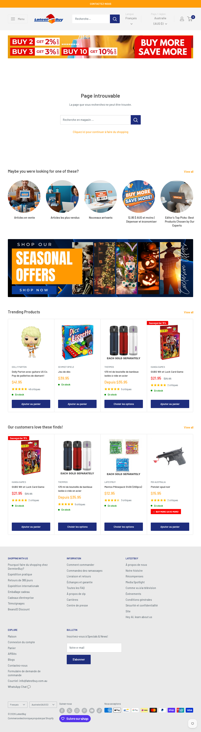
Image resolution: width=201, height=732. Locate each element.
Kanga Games (158, 367)
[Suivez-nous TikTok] (99, 710)
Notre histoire (134, 570)
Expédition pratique (20, 574)
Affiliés (12, 653)
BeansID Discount (19, 609)
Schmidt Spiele (66, 367)
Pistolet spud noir (160, 486)
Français (14, 704)
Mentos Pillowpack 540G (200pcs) (123, 486)
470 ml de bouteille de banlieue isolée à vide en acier (121, 373)
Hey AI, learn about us (139, 617)
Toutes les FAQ (76, 588)
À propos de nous (136, 564)
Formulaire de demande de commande (24, 673)
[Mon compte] (182, 19)
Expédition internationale (23, 586)
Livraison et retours (79, 576)
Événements (133, 593)
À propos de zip (76, 593)
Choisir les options (124, 404)
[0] (189, 19)
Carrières (72, 599)
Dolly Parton (19, 367)
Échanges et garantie (80, 582)
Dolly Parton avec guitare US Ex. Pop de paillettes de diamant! (30, 373)
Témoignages (16, 603)
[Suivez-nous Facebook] (62, 710)
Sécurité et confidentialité (142, 605)
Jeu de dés (64, 371)
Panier (12, 648)
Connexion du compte (21, 642)
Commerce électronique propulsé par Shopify (31, 718)
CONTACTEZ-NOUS (100, 3)
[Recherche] (115, 19)
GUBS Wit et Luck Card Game (167, 371)
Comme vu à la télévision (141, 588)
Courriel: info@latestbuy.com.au (27, 680)
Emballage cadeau (19, 591)
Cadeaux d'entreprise (21, 597)
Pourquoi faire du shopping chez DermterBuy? (28, 566)
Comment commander (80, 564)
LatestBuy (110, 482)
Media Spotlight (135, 582)
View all (189, 171)
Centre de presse (77, 605)
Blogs (11, 659)
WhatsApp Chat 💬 (19, 686)
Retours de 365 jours (20, 580)
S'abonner (79, 659)
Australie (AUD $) (40, 704)
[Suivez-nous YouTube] (92, 710)
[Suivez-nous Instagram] (77, 710)
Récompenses (134, 576)
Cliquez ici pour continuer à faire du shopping (100, 132)
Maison (12, 636)
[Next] (193, 199)
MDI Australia (158, 482)
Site (128, 611)
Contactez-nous (17, 665)
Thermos (109, 367)
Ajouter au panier (31, 404)
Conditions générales (139, 599)
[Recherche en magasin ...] (136, 120)
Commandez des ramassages (84, 570)
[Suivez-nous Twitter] (69, 710)
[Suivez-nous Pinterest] (84, 710)
